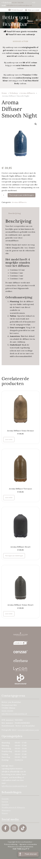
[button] (36, 124)
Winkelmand (17, 10)
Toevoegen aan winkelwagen (21, 195)
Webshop (14, 93)
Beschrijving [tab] (14, 213)
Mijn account (33, 10)
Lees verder (9, 439)
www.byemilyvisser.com (28, 730)
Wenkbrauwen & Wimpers (13, 807)
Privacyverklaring (10, 844)
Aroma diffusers (27, 93)
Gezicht (5, 799)
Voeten (5, 801)
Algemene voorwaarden (28, 844)
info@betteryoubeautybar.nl (19, 5)
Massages (6, 810)
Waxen (5, 813)
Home (4, 93)
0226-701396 (18, 2)
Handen (5, 804)
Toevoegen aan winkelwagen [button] (14, 555)
